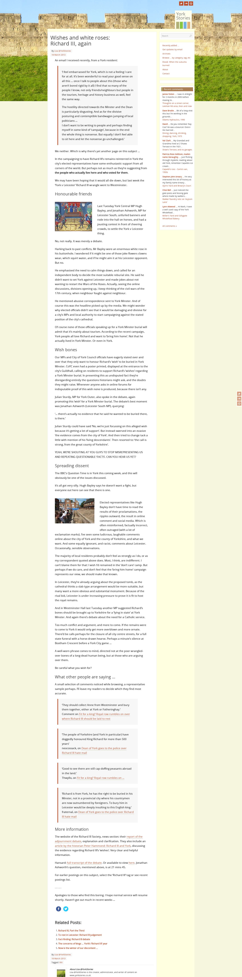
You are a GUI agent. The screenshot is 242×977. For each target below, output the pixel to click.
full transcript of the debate (84, 863)
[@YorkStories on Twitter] (239, 394)
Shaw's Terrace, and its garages (177, 149)
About (165, 69)
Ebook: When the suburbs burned (174, 64)
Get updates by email (172, 49)
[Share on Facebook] (58, 910)
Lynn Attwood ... (169, 206)
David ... (166, 124)
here (132, 863)
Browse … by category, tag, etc (176, 57)
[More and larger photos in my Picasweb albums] (239, 403)
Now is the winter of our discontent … (78, 948)
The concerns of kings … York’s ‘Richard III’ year (82, 943)
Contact (166, 73)
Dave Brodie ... (169, 110)
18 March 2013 (58, 54)
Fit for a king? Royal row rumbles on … (100, 778)
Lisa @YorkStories (62, 51)
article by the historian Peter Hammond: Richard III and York (93, 846)
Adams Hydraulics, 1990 (173, 119)
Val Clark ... (167, 140)
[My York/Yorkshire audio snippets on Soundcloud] (239, 399)
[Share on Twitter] (65, 910)
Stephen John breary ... (173, 176)
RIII (61, 962)
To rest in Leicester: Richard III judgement (80, 934)
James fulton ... (169, 94)
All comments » (169, 226)
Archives (166, 53)
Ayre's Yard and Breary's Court (176, 185)
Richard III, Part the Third (71, 930)
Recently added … (170, 45)
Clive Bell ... (167, 190)
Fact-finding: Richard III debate (74, 939)
